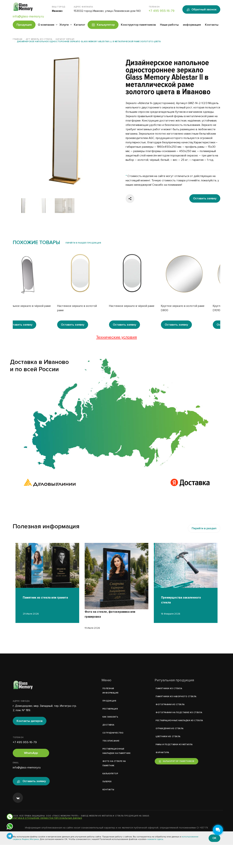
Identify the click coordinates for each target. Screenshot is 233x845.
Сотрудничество (113, 733)
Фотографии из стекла (170, 704)
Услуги (64, 25)
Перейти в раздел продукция (83, 243)
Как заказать (110, 717)
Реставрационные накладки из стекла (179, 720)
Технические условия (116, 337)
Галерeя (107, 781)
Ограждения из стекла (169, 728)
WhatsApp (31, 753)
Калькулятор (106, 25)
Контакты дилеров (30, 721)
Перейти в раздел (204, 528)
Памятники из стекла (169, 688)
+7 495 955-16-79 (161, 11)
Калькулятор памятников (178, 761)
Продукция (24, 25)
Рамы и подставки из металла (174, 744)
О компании (46, 25)
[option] (64, 121)
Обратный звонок (203, 9)
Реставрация (110, 709)
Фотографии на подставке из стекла (179, 712)
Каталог (79, 25)
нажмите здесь (155, 839)
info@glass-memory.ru (28, 16)
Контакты (211, 25)
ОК (214, 838)
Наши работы (169, 25)
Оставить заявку (204, 198)
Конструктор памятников (138, 25)
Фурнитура (162, 752)
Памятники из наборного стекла (176, 696)
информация (192, 25)
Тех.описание (110, 741)
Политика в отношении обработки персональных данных (46, 818)
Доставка (108, 725)
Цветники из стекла (168, 736)
